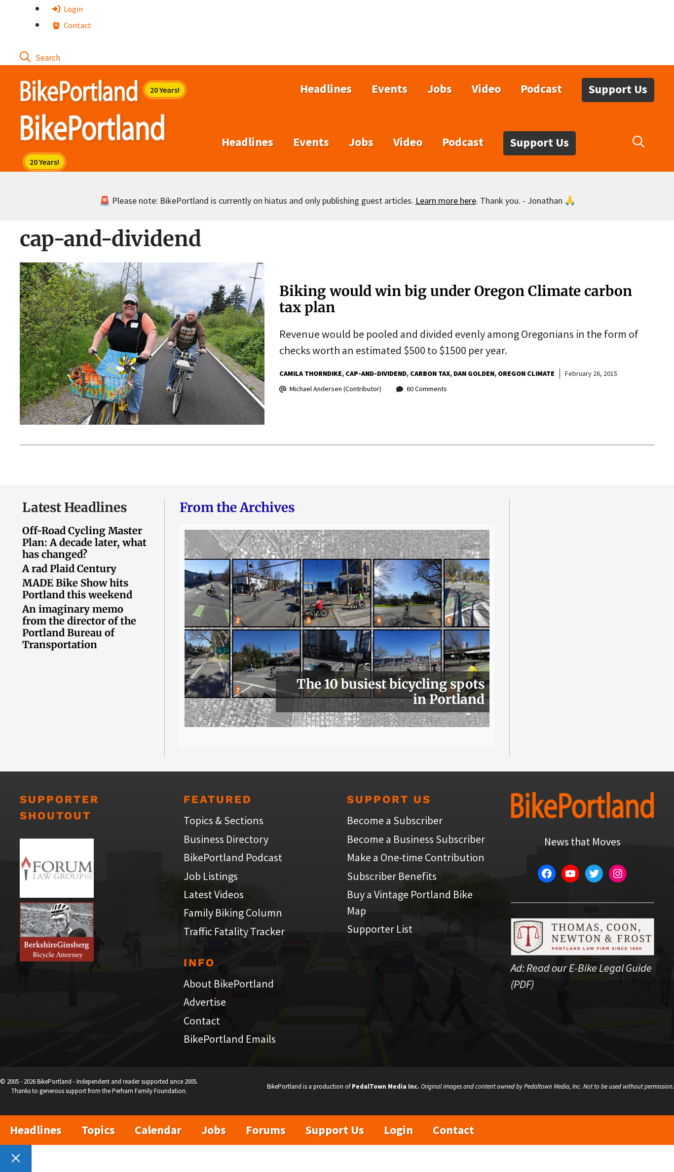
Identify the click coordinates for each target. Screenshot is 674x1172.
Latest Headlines (74, 507)
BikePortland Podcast (233, 857)
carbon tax (430, 373)
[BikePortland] (92, 129)
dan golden (473, 373)
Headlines (326, 88)
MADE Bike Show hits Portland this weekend (77, 589)
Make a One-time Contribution (416, 857)
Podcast (541, 88)
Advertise (205, 1002)
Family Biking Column (233, 912)
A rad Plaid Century (69, 568)
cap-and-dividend (376, 373)
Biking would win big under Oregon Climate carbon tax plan (455, 299)
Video (486, 88)
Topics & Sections (223, 820)
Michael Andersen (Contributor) (335, 388)
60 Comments (427, 388)
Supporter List (379, 929)
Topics (98, 1129)
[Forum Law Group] (57, 894)
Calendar (158, 1129)
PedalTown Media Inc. (385, 1086)
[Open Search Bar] (40, 57)
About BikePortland (229, 983)
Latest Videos (214, 894)
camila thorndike (310, 373)
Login (72, 9)
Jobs (439, 88)
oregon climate (526, 373)
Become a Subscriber (395, 820)
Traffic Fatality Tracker (234, 931)
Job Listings (211, 876)
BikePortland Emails (230, 1039)
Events (390, 88)
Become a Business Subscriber (416, 839)
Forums (266, 1129)
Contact (76, 25)
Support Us (618, 89)
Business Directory (226, 839)
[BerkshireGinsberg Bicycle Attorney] (57, 957)
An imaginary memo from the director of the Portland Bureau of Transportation (79, 627)
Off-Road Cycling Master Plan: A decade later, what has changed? (84, 542)
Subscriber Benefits (392, 876)
